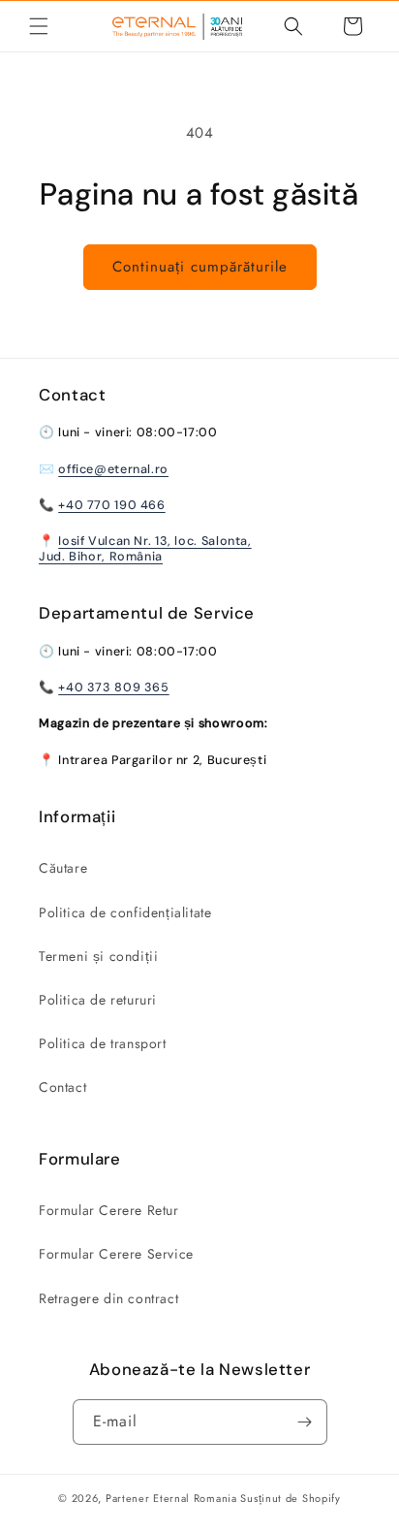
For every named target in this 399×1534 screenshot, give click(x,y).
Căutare (63, 868)
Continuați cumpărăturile (200, 266)
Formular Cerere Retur (109, 1210)
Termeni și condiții (98, 956)
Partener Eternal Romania (171, 1498)
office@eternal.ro (113, 469)
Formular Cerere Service (116, 1253)
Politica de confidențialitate (125, 912)
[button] (38, 26)
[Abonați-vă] (305, 1422)
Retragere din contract (108, 1298)
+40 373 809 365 (113, 687)
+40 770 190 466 (111, 505)
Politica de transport (103, 1043)
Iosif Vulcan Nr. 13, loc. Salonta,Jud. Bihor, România (145, 548)
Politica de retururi (98, 999)
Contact (62, 1087)
